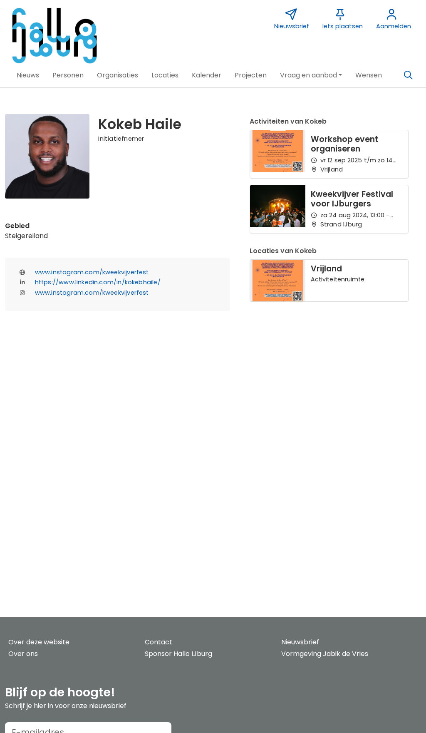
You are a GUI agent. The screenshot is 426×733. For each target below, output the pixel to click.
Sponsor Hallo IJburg (178, 653)
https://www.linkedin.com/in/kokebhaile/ (98, 282)
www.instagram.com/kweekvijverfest (92, 272)
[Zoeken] (408, 75)
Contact (158, 642)
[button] (28, 75)
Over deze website (38, 642)
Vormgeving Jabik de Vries (324, 653)
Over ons (23, 653)
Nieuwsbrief (300, 642)
